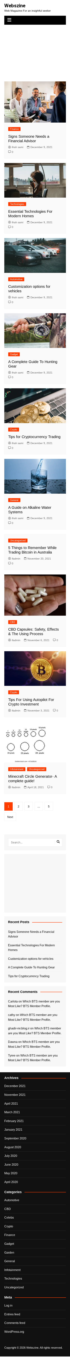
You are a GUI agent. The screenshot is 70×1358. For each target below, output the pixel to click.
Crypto (13, 429)
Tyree (11, 1055)
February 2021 (14, 1121)
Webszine (14, 5)
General (14, 500)
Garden (9, 1252)
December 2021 (15, 1086)
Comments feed (14, 1323)
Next (10, 817)
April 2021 (11, 1103)
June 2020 (11, 1164)
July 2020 (10, 1155)
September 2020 (15, 1138)
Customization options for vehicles (30, 958)
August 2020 (12, 1147)
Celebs (9, 1217)
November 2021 (15, 1094)
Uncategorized (18, 540)
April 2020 (11, 1182)
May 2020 (10, 1173)
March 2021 (12, 1112)
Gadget (14, 354)
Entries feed (12, 1314)
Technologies (17, 204)
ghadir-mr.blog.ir (18, 1028)
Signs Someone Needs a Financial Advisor (31, 934)
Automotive (16, 279)
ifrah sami (17, 147)
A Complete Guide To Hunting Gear (31, 967)
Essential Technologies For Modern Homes (31, 948)
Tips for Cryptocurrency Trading (34, 437)
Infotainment (17, 769)
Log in (8, 1305)
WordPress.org (14, 1331)
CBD (12, 622)
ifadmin (16, 558)
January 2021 (13, 1129)
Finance (14, 129)
